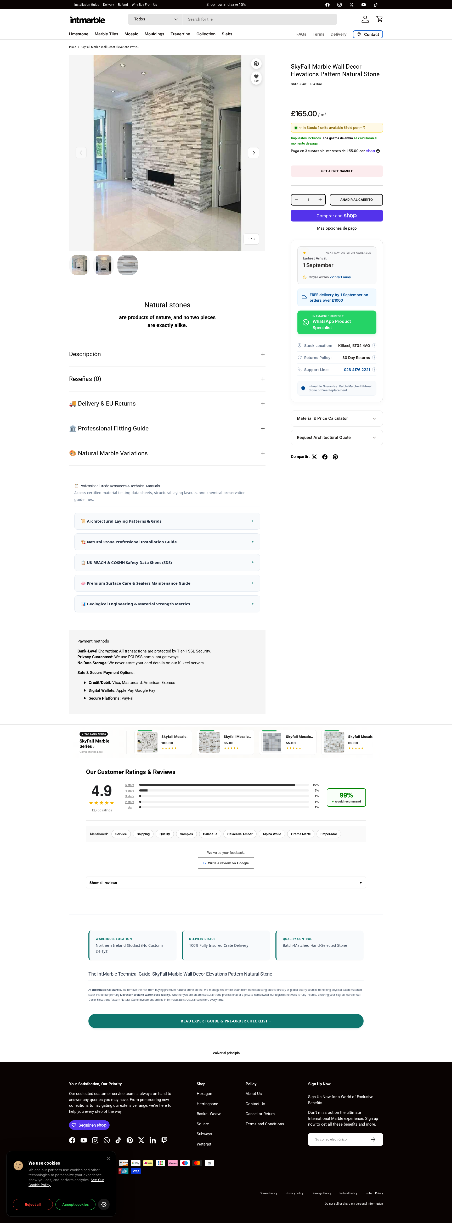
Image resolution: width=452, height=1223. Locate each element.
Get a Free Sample (337, 171)
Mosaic (131, 33)
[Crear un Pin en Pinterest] (335, 457)
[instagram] (339, 5)
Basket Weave (209, 1113)
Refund (123, 5)
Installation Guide (86, 5)
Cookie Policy (268, 1193)
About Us (254, 1093)
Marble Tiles (106, 33)
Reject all (33, 1204)
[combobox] (232, 19)
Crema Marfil (300, 834)
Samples (186, 834)
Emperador (328, 834)
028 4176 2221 (357, 369)
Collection (206, 33)
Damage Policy (321, 1193)
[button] (380, 19)
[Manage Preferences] (104, 1204)
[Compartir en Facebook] (325, 457)
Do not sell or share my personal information (354, 1203)
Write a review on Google (226, 862)
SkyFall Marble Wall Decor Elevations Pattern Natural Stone (110, 47)
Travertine (180, 33)
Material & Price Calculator (322, 418)
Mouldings (154, 33)
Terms (318, 34)
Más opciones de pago (337, 228)
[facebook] (327, 5)
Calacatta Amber (240, 834)
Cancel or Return (260, 1113)
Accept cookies (75, 1204)
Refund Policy (348, 1193)
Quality (165, 834)
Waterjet (204, 1144)
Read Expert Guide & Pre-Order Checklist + (226, 1021)
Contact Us (255, 1104)
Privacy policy (294, 1193)
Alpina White (272, 834)
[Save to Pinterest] (256, 63)
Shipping (143, 834)
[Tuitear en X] (314, 457)
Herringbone (207, 1104)
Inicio (72, 47)
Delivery (108, 5)
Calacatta (210, 834)
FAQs (301, 34)
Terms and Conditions (265, 1124)
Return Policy (374, 1193)
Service (121, 834)
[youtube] (363, 5)
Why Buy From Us (144, 5)
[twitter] (351, 5)
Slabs (227, 33)
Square (203, 1124)
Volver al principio (226, 1053)
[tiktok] (376, 5)
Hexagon (204, 1093)
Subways (204, 1134)
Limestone (78, 33)
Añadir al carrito (356, 200)
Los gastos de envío (338, 138)
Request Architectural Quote (324, 437)
